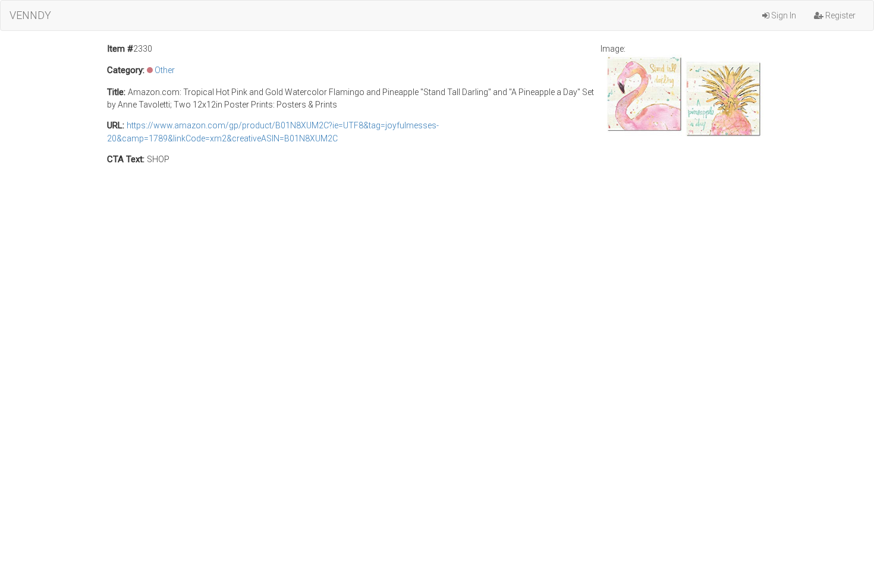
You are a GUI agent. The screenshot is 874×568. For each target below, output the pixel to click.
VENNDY (30, 15)
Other (165, 70)
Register (839, 15)
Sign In (782, 15)
